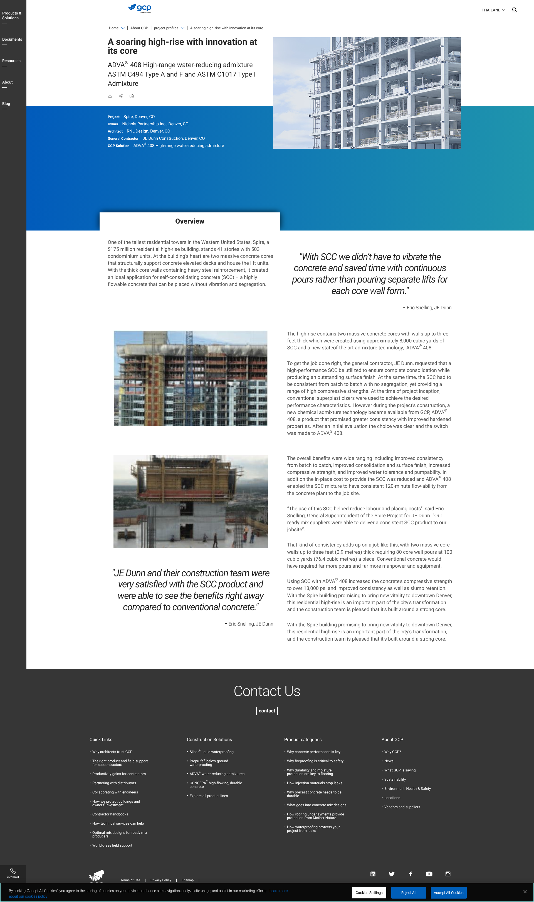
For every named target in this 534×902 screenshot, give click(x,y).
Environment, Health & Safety (407, 789)
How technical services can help (118, 823)
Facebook (410, 874)
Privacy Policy (160, 880)
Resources (11, 61)
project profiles (166, 28)
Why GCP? (392, 752)
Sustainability (395, 779)
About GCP (139, 28)
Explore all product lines (209, 796)
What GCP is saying (400, 770)
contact (267, 711)
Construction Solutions (209, 739)
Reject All (408, 893)
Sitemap (188, 880)
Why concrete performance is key (313, 752)
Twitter (392, 874)
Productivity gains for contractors (119, 774)
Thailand (491, 10)
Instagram (448, 874)
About (7, 82)
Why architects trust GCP (112, 752)
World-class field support (112, 845)
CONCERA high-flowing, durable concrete (216, 785)
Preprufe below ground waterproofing (209, 763)
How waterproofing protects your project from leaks (313, 829)
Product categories (303, 739)
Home (114, 28)
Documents (12, 39)
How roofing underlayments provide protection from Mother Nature (315, 816)
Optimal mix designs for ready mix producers (119, 834)
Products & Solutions (11, 15)
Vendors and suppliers (402, 807)
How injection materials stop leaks (314, 783)
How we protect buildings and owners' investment (116, 803)
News (389, 761)
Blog (6, 104)
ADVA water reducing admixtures (217, 774)
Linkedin (373, 874)
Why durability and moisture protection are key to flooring (310, 772)
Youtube (429, 874)
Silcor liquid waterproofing (212, 752)
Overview (189, 221)
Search (514, 11)
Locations (392, 798)
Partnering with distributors (114, 783)
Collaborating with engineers (115, 792)
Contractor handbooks (110, 814)
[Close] (525, 892)
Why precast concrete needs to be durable (314, 794)
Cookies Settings (369, 893)
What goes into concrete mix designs (316, 805)
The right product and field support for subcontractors (120, 763)
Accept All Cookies (449, 893)
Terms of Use (130, 880)
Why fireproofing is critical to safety (315, 761)
